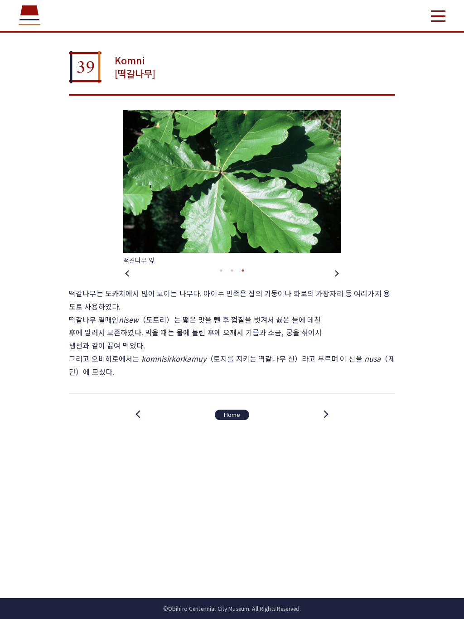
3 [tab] (242, 270)
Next (336, 272)
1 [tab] (221, 270)
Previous (127, 272)
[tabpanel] (232, 187)
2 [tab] (232, 270)
